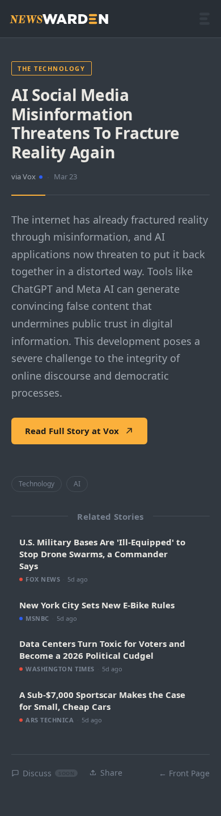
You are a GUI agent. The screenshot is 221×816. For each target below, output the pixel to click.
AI (77, 484)
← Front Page (184, 773)
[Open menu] (204, 18)
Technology (36, 484)
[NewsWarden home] (59, 19)
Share (111, 772)
